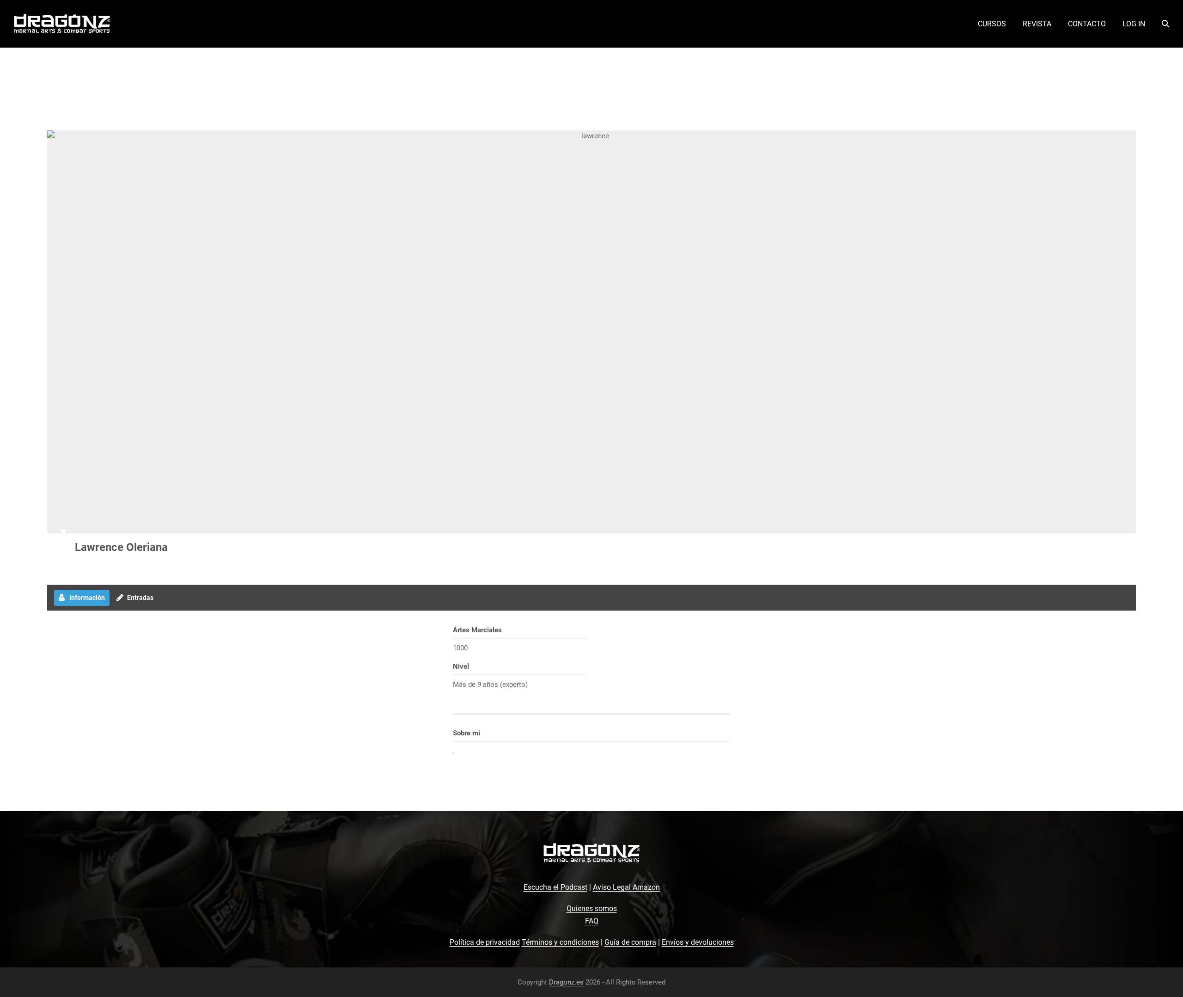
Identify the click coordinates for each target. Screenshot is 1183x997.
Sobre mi (466, 733)
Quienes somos (592, 908)
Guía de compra (630, 942)
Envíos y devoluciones (698, 942)
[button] (1165, 24)
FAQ (591, 921)
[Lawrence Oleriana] (63, 531)
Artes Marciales (477, 630)
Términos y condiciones (560, 942)
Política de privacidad (485, 942)
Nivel (461, 666)
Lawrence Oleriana (121, 547)
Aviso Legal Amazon (626, 887)
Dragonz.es (566, 982)
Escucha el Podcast (555, 887)
